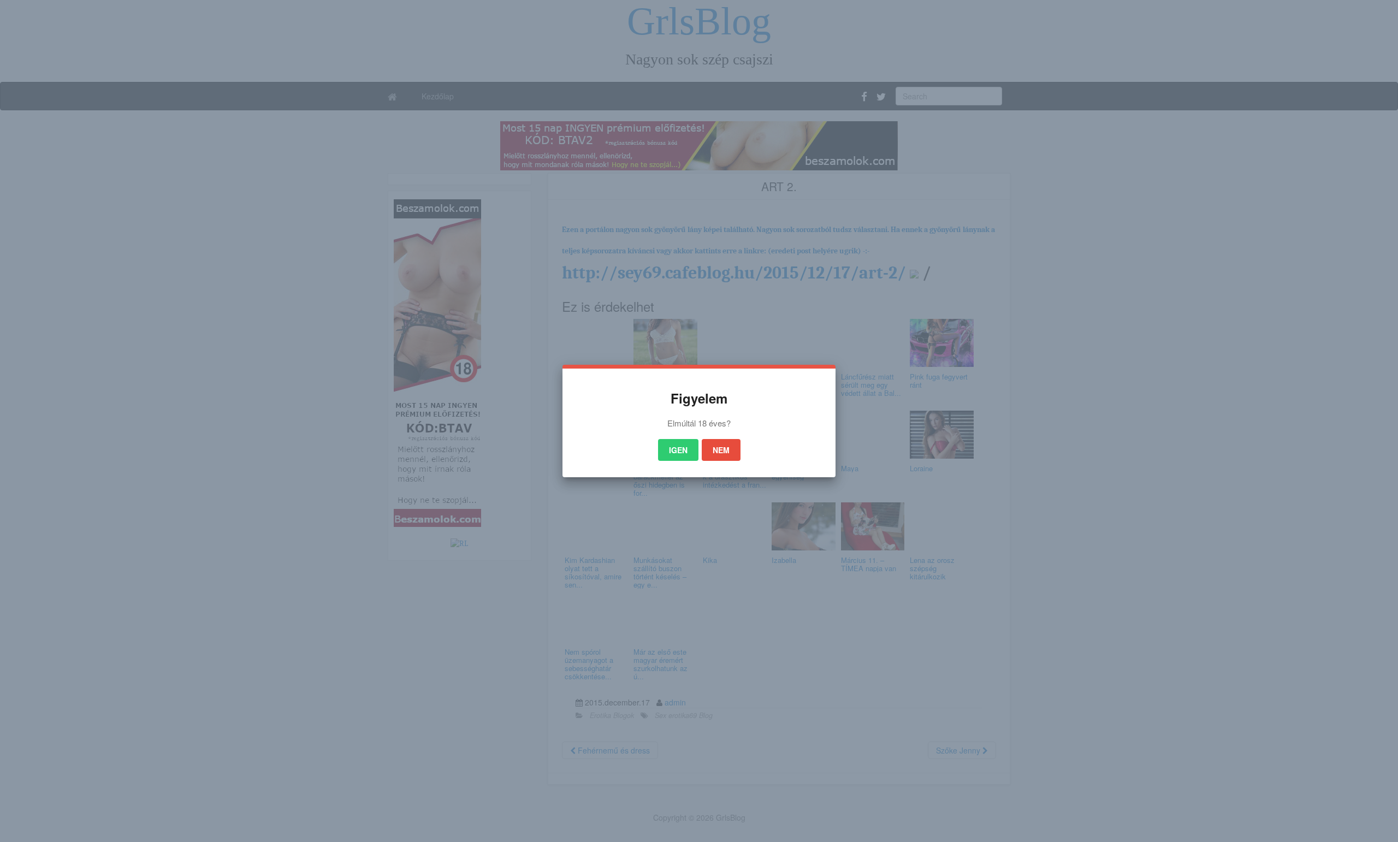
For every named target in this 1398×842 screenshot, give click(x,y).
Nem (721, 449)
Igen (678, 449)
